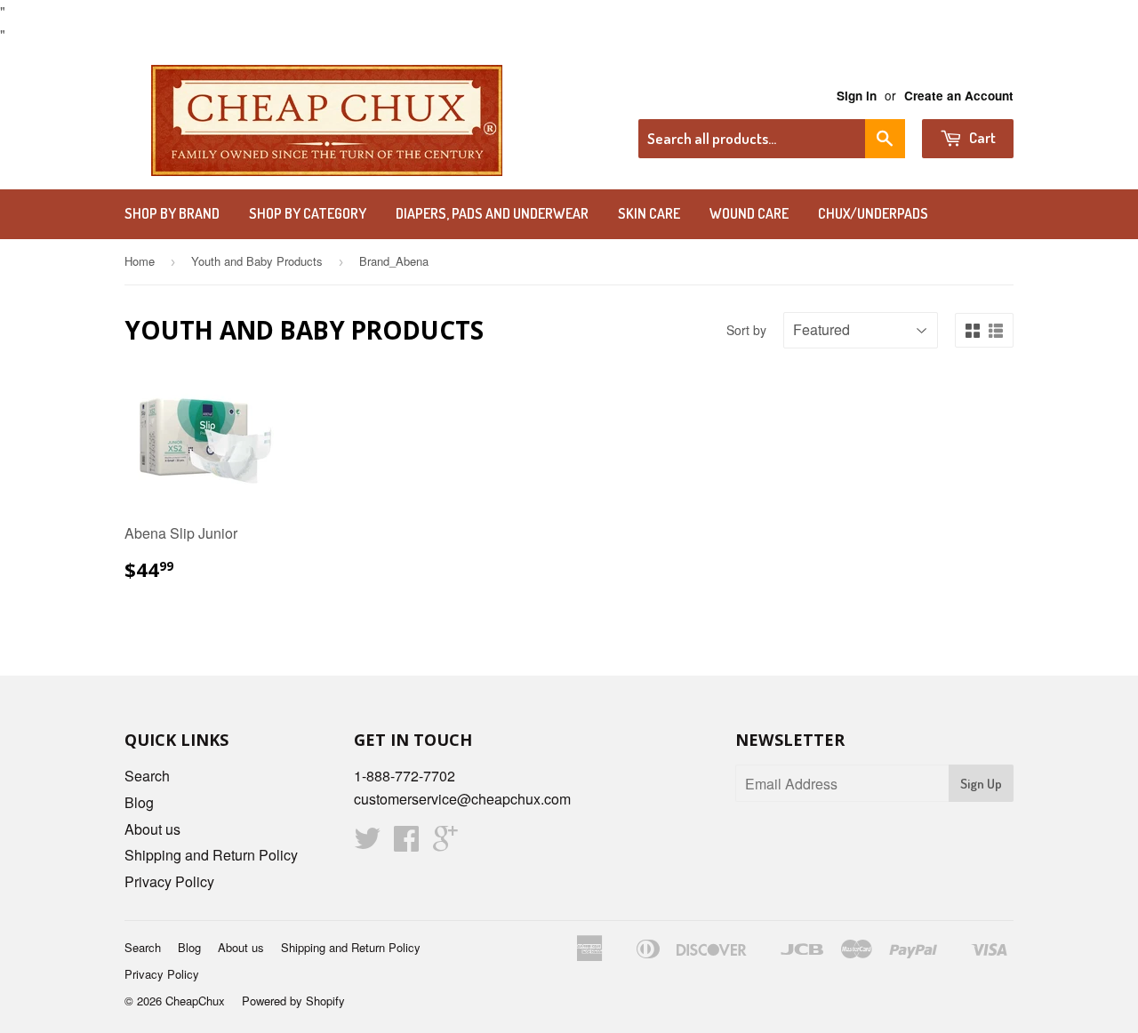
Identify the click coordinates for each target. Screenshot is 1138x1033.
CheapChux (195, 1000)
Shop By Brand (172, 213)
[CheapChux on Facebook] (406, 843)
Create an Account (959, 95)
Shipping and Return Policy (211, 855)
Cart (981, 137)
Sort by (746, 330)
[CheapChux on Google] (445, 843)
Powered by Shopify (293, 1000)
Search (147, 775)
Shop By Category (307, 213)
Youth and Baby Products (257, 260)
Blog (139, 802)
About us (152, 829)
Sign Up (981, 783)
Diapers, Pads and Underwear (492, 213)
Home (139, 260)
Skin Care (649, 213)
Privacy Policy (169, 881)
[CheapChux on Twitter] (367, 843)
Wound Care (749, 213)
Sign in (857, 95)
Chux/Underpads (873, 213)
